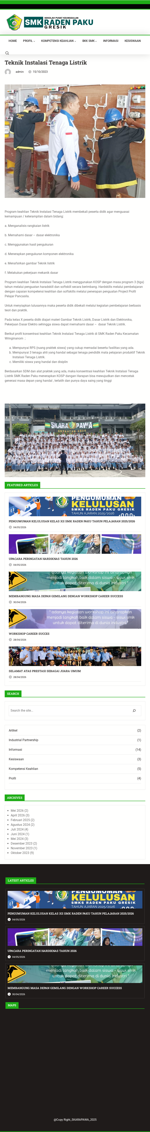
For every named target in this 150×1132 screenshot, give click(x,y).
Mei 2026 (17, 810)
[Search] (134, 710)
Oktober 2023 (20, 853)
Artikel (13, 730)
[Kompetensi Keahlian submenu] (75, 41)
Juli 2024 (17, 829)
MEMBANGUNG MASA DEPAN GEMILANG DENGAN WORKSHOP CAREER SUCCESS (66, 596)
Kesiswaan (16, 759)
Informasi (15, 749)
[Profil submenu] (34, 41)
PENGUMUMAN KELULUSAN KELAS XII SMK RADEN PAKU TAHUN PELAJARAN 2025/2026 (72, 521)
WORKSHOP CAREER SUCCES (29, 634)
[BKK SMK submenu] (96, 41)
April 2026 (18, 815)
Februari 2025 (20, 820)
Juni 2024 (18, 834)
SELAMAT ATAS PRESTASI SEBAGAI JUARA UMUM (45, 671)
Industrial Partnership (23, 740)
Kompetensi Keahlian (23, 769)
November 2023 (22, 848)
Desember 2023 (21, 843)
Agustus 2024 (20, 825)
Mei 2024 (17, 839)
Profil (12, 778)
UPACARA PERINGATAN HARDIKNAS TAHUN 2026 (43, 559)
